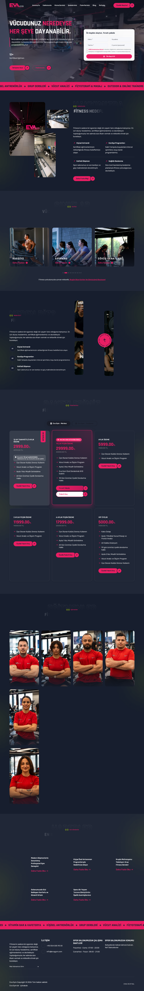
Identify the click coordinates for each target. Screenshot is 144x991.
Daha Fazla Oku (38, 871)
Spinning (19, 258)
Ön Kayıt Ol (110, 56)
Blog (94, 5)
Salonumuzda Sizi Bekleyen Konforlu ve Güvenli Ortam (39, 892)
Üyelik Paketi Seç (23, 486)
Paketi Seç (63, 494)
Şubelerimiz (72, 5)
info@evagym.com (54, 952)
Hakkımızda (47, 5)
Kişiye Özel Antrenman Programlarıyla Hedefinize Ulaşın (82, 862)
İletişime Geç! (17, 68)
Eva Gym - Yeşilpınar (86, 423)
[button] (63, 272)
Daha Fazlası (19, 263)
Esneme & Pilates (110, 258)
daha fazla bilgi (82, 178)
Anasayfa (36, 5)
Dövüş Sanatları (67, 258)
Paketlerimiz (85, 5)
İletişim (102, 5)
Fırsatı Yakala (64, 488)
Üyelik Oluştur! (122, 5)
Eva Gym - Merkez (60, 423)
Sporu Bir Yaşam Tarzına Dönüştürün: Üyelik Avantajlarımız (82, 892)
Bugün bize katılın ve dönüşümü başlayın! (87, 280)
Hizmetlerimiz (59, 5)
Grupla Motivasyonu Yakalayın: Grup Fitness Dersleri (124, 862)
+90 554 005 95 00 (54, 946)
